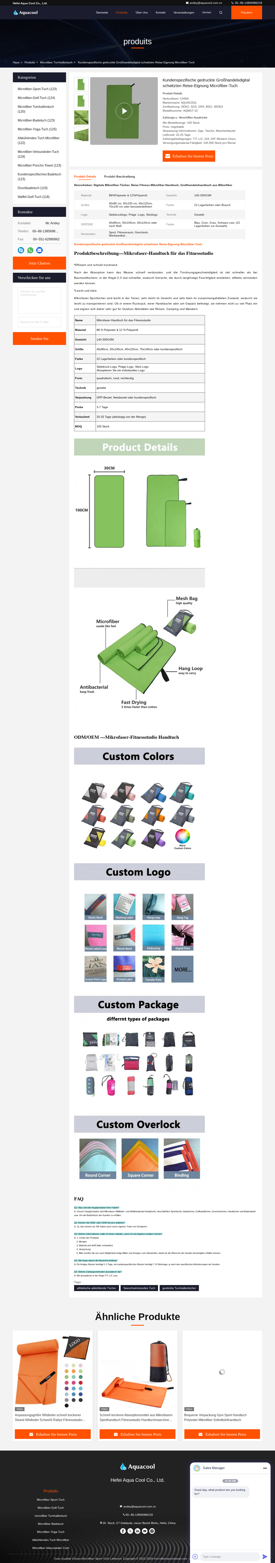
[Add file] (195, 1556)
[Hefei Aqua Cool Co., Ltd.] (25, 12)
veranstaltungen (184, 12)
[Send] (265, 1556)
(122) (38, 140)
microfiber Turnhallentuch (56, 62)
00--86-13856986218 (248, 2)
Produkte (122, 12)
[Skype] (21, 250)
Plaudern (246, 12)
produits (30, 62)
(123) (37, 89)
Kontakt (160, 12)
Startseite (102, 12)
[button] (20, 1381)
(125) (37, 129)
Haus (16, 62)
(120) (36, 109)
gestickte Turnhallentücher (179, 1288)
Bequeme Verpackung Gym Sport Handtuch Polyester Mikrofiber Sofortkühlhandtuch (131, 1417)
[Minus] (265, 1468)
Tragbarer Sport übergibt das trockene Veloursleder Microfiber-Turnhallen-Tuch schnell (220, 1417)
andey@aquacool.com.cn (206, 2)
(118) (34, 197)
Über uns (142, 12)
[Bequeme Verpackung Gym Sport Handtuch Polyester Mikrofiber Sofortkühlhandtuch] (138, 1372)
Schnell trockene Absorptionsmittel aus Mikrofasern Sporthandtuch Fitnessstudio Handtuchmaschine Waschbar (51, 1417)
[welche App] (30, 250)
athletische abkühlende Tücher (96, 1288)
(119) (38, 154)
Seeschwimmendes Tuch (139, 1288)
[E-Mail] (39, 250)
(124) (36, 98)
